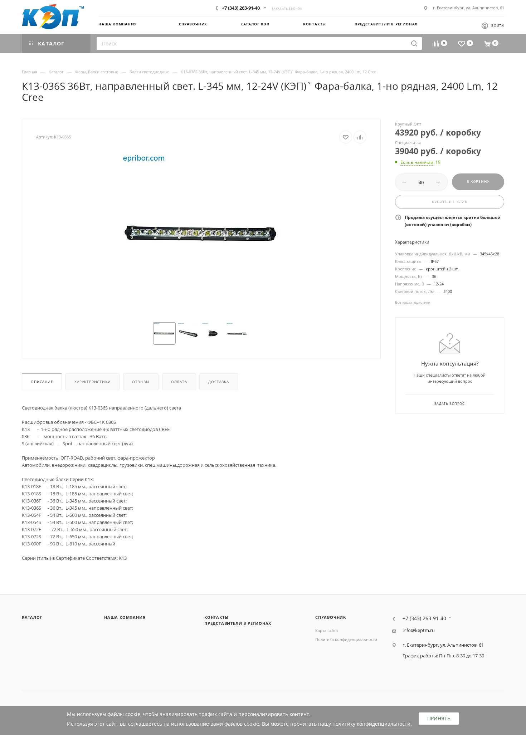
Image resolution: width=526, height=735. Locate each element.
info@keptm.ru (419, 630)
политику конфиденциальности (371, 723)
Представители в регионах (237, 623)
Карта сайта (326, 630)
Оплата (179, 381)
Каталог (32, 617)
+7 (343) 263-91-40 (241, 8)
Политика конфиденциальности (346, 639)
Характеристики (92, 381)
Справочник (330, 617)
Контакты (216, 617)
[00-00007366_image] (201, 232)
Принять (438, 718)
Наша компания (124, 617)
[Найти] (414, 43)
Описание (42, 381)
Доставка (218, 381)
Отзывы (141, 381)
